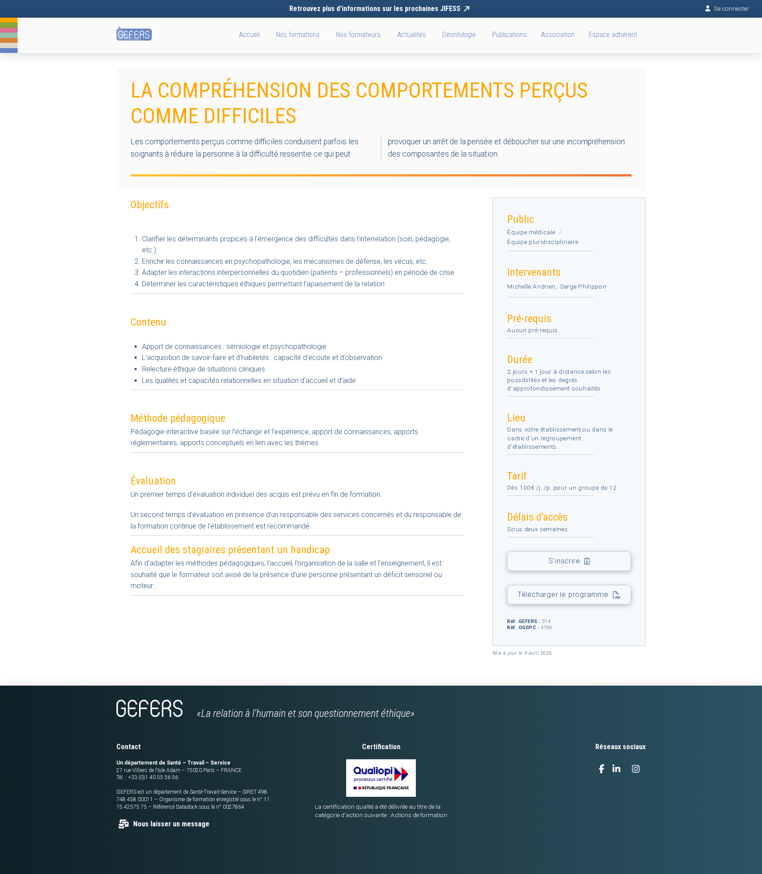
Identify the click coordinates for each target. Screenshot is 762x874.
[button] (558, 35)
